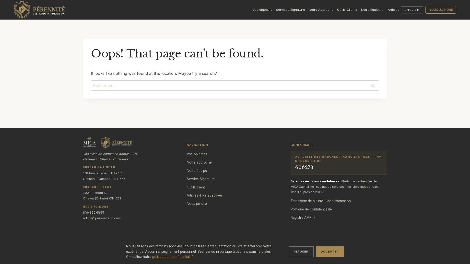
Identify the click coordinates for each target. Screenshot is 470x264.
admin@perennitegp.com (102, 218)
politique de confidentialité (172, 257)
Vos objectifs (262, 9)
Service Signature (201, 179)
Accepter (330, 251)
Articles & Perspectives (205, 195)
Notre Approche (321, 9)
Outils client (196, 187)
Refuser (301, 251)
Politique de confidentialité (311, 209)
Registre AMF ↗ (303, 218)
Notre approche (199, 162)
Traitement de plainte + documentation (321, 201)
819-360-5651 (93, 212)
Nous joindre (441, 9)
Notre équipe (197, 171)
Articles (393, 9)
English (412, 9)
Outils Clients (347, 9)
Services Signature (290, 9)
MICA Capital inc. (303, 186)
